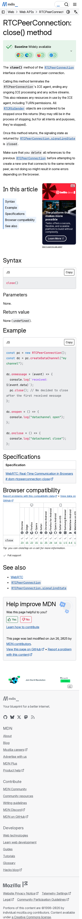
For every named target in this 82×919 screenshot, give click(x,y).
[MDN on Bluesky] (12, 717)
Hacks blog (11, 870)
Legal (7, 899)
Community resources (18, 796)
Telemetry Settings (55, 893)
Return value (16, 312)
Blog (6, 743)
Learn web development (19, 842)
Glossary (9, 863)
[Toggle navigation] (74, 4)
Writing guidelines (15, 803)
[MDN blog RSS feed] (33, 717)
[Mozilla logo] (15, 884)
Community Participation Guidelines (41, 899)
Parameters (15, 295)
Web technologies (15, 835)
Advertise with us (15, 756)
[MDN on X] (19, 717)
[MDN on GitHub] (5, 717)
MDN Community (15, 789)
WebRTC (17, 577)
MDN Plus (10, 763)
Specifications (15, 214)
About (7, 736)
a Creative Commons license (31, 917)
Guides (8, 849)
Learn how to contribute (22, 627)
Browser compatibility (20, 220)
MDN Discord (12, 810)
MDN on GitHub (14, 817)
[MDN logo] (11, 698)
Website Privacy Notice (19, 893)
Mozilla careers (13, 750)
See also (11, 226)
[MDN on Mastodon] (26, 717)
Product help (12, 770)
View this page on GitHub (23, 649)
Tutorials (9, 856)
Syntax (10, 201)
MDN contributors (18, 644)
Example (11, 208)
